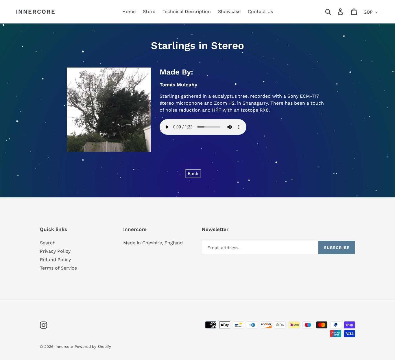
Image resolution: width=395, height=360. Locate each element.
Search (48, 243)
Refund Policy (55, 259)
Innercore (36, 11)
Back (193, 173)
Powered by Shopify (93, 346)
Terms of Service (58, 268)
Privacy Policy (55, 251)
